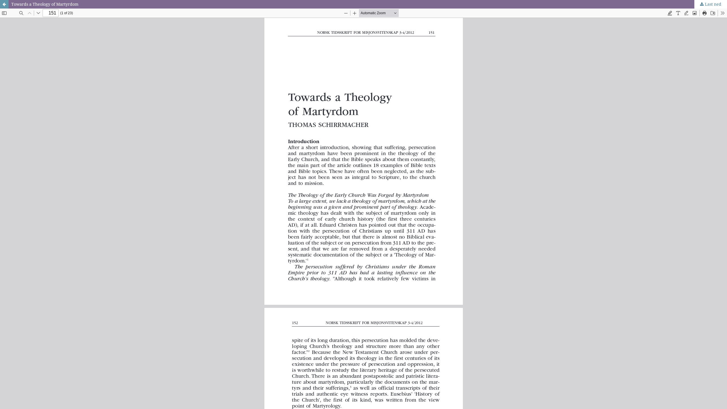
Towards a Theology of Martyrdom (44, 4)
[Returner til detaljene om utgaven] (4, 4)
